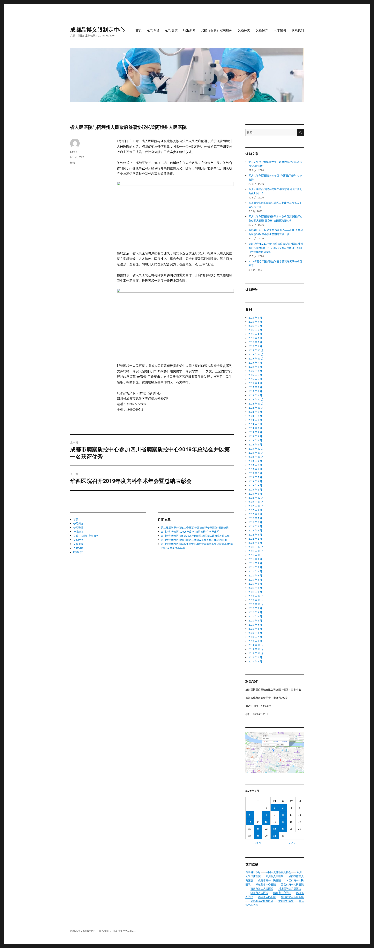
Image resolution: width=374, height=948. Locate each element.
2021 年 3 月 (255, 583)
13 (249, 822)
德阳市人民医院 (267, 896)
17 (283, 822)
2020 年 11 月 (256, 600)
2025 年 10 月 (256, 358)
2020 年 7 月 (255, 616)
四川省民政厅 (253, 872)
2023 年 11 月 (256, 452)
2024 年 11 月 (256, 403)
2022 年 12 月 (256, 497)
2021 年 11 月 (256, 551)
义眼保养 (262, 30)
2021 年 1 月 (255, 592)
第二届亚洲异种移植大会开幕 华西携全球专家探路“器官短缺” (195, 527)
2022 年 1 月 (255, 542)
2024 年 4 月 (255, 432)
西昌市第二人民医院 (262, 888)
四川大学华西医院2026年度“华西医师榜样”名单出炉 (190, 531)
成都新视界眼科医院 (262, 901)
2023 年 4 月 (255, 481)
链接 (72, 162)
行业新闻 (189, 30)
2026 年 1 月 (255, 346)
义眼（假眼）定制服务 (216, 30)
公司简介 (153, 30)
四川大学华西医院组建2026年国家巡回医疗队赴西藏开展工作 (195, 535)
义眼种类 (244, 30)
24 (283, 829)
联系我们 (297, 30)
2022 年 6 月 (255, 522)
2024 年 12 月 (256, 399)
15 (266, 822)
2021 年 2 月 (255, 588)
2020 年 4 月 (255, 628)
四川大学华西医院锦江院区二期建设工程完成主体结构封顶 (194, 540)
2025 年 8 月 (255, 366)
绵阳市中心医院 (282, 892)
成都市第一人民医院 (269, 880)
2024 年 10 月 (256, 407)
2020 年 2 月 (255, 637)
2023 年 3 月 (255, 485)
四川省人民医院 (274, 876)
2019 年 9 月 (255, 657)
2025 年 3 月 (255, 387)
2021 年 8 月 (255, 563)
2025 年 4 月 (255, 383)
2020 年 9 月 (255, 608)
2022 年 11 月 (256, 502)
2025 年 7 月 (255, 371)
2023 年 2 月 (255, 489)
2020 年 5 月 (255, 624)
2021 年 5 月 (255, 575)
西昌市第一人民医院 (292, 884)
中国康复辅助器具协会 (278, 872)
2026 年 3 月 (255, 338)
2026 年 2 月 (255, 342)
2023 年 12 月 (256, 448)
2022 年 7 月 (255, 518)
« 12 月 (257, 842)
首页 (139, 30)
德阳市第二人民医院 (292, 896)
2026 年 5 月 (255, 330)
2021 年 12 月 (256, 547)
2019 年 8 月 (255, 661)
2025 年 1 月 (255, 395)
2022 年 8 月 (255, 514)
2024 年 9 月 (255, 411)
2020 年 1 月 (255, 641)
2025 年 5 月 (255, 379)
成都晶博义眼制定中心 (97, 29)
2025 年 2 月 (255, 391)
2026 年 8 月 (255, 317)
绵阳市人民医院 (259, 892)
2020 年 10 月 (256, 604)
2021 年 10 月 (256, 555)
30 (274, 836)
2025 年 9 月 (255, 362)
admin (73, 151)
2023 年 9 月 (255, 461)
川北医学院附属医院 (289, 888)
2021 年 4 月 (255, 579)
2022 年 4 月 (255, 530)
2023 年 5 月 (255, 477)
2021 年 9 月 (255, 559)
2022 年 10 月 (256, 506)
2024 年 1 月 (255, 444)
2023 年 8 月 (255, 465)
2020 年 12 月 (256, 596)
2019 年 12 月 (256, 645)
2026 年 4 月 (255, 334)
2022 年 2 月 (255, 538)
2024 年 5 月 (255, 428)
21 (258, 829)
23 (274, 829)
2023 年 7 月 (255, 469)
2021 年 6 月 (255, 571)
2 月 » (292, 842)
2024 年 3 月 (255, 436)
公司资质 (171, 30)
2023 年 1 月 (255, 493)
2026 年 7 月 (255, 321)
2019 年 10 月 (256, 653)
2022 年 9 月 (255, 510)
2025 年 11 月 (256, 354)
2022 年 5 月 (255, 526)
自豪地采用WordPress (124, 931)
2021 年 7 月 (255, 567)
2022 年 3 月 (255, 534)
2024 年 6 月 (255, 424)
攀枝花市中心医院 (266, 884)
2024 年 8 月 (255, 416)
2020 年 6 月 (255, 620)
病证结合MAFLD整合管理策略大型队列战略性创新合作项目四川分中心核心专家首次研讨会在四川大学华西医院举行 (276, 248)
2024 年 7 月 (255, 420)
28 (258, 836)
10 (283, 815)
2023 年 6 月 (255, 473)
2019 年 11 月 (256, 649)
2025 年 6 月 (255, 375)
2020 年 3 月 (255, 633)
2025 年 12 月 (256, 350)
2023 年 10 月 (256, 457)
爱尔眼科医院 (286, 901)
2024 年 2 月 (255, 440)
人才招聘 (279, 30)
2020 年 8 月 (255, 612)
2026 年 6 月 (255, 326)
